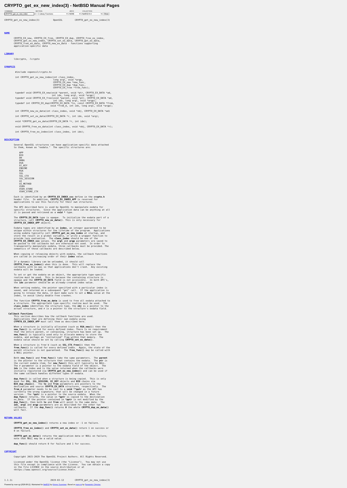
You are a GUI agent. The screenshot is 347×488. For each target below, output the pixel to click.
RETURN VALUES (13, 417)
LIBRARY (9, 53)
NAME (7, 33)
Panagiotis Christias (93, 485)
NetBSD (46, 485)
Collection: (87, 11)
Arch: (73, 11)
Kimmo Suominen (60, 485)
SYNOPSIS (9, 66)
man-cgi (79, 485)
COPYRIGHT (10, 451)
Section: (40, 11)
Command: (10, 11)
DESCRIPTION (11, 139)
